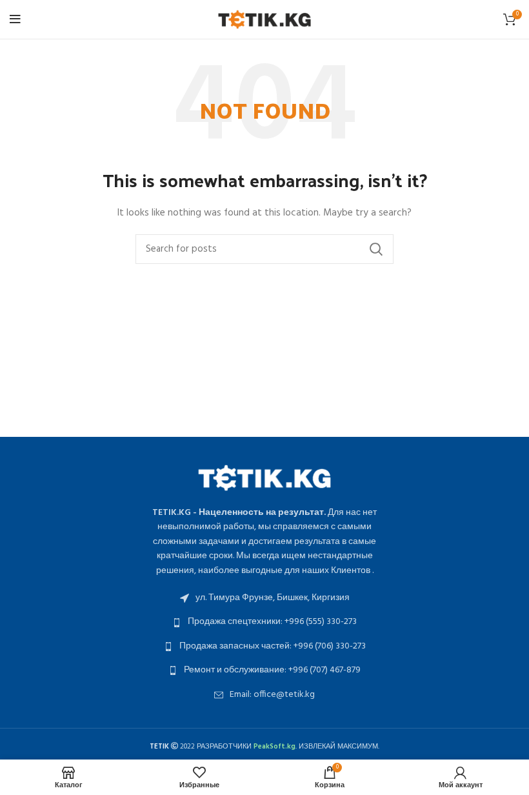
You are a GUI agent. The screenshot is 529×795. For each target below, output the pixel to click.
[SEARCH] (376, 249)
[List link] (264, 598)
